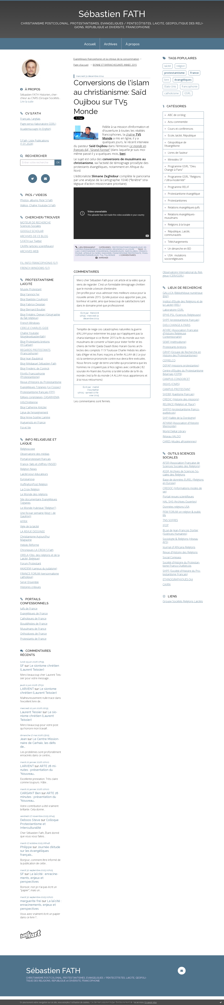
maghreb (107, 253)
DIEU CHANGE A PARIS (176, 325)
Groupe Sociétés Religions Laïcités (183, 601)
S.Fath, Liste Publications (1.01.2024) (34, 142)
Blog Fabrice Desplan (32, 304)
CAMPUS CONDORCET (176, 379)
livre (166, 79)
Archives (110, 44)
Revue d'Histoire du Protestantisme (40, 382)
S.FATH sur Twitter (31, 241)
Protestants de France (33, 638)
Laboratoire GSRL (173, 310)
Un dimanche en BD (179, 248)
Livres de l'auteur (178, 152)
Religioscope (27, 449)
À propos (133, 44)
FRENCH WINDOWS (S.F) (35, 268)
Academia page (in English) (35, 129)
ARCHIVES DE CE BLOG (34, 236)
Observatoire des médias (34, 454)
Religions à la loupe (123, 249)
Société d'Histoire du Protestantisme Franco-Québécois (181, 564)
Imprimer (103, 258)
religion (180, 66)
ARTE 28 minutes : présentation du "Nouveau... (38, 769)
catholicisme (171, 93)
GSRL (187, 93)
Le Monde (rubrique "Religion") (38, 508)
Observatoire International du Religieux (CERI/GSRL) (183, 273)
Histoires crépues (30, 587)
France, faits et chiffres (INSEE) (38, 464)
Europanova (27, 479)
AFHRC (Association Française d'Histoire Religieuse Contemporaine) (180, 333)
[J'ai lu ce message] (220, 1002)
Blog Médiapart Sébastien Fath (38, 363)
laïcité (167, 66)
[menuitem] (90, 44)
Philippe (26, 847)
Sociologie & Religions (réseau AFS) (180, 540)
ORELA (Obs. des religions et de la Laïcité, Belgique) (40, 556)
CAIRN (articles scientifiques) (37, 246)
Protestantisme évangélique (127, 247)
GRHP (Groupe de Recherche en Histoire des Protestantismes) (182, 353)
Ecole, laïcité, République (182, 135)
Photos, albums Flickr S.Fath (36, 200)
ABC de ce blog (176, 115)
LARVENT (27, 688)
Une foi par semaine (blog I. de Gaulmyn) (38, 514)
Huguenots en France (33, 422)
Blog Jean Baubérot (31, 358)
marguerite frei (30, 901)
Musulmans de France (33, 628)
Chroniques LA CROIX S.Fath (36, 550)
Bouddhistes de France (33, 623)
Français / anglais (30, 119)
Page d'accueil (80, 64)
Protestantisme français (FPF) (37, 392)
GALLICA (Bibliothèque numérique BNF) (183, 294)
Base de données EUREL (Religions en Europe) (183, 481)
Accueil (90, 44)
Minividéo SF (175, 159)
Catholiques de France (33, 618)
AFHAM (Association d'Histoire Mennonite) (181, 424)
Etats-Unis (170, 86)
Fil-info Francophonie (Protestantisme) (32, 375)
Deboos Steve (30, 820)
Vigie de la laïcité (29, 526)
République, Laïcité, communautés (177, 233)
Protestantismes (177, 200)
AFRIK (23, 521)
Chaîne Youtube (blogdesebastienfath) (33, 334)
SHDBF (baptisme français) (178, 394)
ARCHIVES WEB (29, 251)
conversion (102, 251)
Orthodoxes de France (33, 633)
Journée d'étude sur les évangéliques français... (40, 850)
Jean (23, 739)
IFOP (166, 525)
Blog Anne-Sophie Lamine (35, 417)
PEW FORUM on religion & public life (182, 513)
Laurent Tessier (31, 712)
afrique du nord (92, 253)
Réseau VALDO (172, 436)
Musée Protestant (30, 289)
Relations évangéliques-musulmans (111, 248)
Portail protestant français (35, 459)
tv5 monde (109, 255)
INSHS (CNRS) (171, 384)
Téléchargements (178, 242)
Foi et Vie (25, 427)
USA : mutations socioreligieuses (175, 257)
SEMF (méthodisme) (174, 342)
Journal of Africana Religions (179, 547)
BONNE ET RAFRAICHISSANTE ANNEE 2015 (115, 64)
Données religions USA (176, 506)
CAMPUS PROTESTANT (176, 389)
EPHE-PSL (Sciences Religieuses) (182, 315)
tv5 (101, 255)
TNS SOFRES (170, 520)
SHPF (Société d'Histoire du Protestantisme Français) (182, 572)
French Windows (30, 323)
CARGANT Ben (30, 793)
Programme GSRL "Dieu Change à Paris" (180, 168)
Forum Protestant (30, 563)
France (194, 73)
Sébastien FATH (112, 14)
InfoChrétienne (29, 402)
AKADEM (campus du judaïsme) (38, 568)
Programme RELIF (178, 187)
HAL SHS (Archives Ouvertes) (180, 501)
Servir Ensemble (29, 582)
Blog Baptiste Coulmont (34, 299)
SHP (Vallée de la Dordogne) (179, 418)
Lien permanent (86, 247)
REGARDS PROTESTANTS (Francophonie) (35, 351)
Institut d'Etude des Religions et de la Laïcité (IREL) (183, 303)
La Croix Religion (30, 489)
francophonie (189, 86)
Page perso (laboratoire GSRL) (38, 124)
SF (22, 665)
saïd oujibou (131, 251)
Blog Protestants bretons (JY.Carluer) (35, 343)
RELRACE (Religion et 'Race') (179, 404)
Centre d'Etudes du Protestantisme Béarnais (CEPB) (183, 372)
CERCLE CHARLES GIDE (34, 328)
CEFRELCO (169, 360)
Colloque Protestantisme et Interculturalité (39, 823)
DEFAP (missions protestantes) (181, 365)
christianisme (88, 251)
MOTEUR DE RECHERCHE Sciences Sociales (35, 224)
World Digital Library (174, 431)
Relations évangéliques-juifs (184, 207)
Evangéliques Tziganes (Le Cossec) (40, 387)
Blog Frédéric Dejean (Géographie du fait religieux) (40, 316)
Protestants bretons (174, 347)
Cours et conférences (180, 129)
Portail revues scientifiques (178, 496)
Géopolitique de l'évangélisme (175, 144)
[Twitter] (32, 178)
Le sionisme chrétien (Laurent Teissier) (38, 715)
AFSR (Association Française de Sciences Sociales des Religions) (181, 464)
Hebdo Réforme (29, 545)
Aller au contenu (11, 3)
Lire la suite (26, 101)
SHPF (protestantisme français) (181, 320)
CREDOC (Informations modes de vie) (182, 489)
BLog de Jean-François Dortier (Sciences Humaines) (180, 532)
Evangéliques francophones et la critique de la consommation (106, 59)
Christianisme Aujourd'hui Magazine (35, 538)
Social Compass (172, 557)
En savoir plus (151, 1002)
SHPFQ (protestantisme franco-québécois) (181, 411)
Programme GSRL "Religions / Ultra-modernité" (182, 178)
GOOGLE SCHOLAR (31, 231)
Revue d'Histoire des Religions (180, 552)
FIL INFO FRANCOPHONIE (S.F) (39, 263)
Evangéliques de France (34, 613)
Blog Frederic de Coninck (34, 368)
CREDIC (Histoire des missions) (181, 399)
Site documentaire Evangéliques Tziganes (38, 501)
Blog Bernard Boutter (32, 309)
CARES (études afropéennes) (180, 441)
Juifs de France (28, 608)
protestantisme (174, 73)
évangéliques (117, 251)
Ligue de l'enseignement (34, 412)
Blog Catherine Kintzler (33, 407)
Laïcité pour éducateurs (34, 474)
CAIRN (167, 584)
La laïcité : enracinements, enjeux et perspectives (39, 877)
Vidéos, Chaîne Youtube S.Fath (38, 205)
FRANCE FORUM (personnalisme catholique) (39, 575)
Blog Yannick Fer (30, 294)
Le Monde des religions (34, 494)
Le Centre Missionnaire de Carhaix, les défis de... (39, 742)
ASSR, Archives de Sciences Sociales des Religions (181, 473)
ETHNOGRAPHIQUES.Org (178, 579)
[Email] (45, 178)
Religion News (28, 469)
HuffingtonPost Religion (34, 484)
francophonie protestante (126, 253)
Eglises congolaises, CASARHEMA (39, 397)
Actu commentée (178, 122)
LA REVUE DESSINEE (32, 531)
